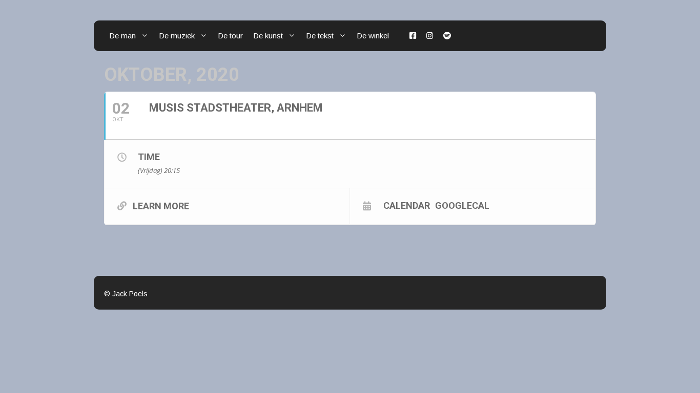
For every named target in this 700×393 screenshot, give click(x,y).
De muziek (177, 35)
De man (122, 35)
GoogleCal (462, 205)
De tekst (320, 35)
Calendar (406, 205)
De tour (230, 35)
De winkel (373, 35)
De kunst (268, 35)
